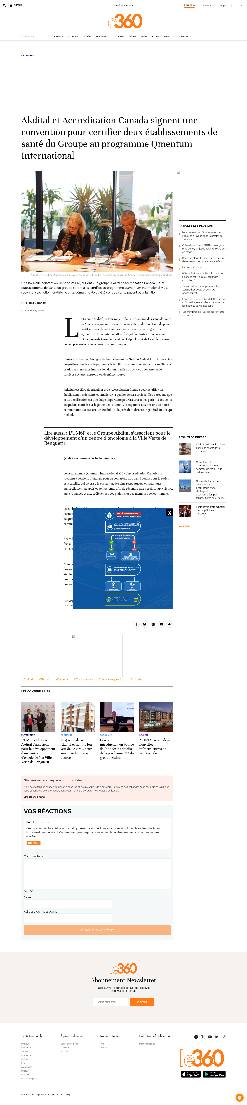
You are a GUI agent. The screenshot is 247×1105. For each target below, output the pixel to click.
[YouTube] (210, 1036)
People (155, 36)
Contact (103, 1048)
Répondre (33, 843)
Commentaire (33, 856)
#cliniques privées (112, 679)
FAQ (102, 1044)
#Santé (44, 679)
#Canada (61, 679)
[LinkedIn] (217, 1036)
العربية (239, 5)
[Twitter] (203, 1036)
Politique (58, 36)
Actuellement (27, 36)
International (103, 36)
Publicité (65, 1048)
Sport (144, 36)
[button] (240, 1098)
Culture (120, 36)
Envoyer (141, 1001)
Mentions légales (147, 1044)
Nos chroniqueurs (29, 1078)
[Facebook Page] (196, 1036)
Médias (132, 36)
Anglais (223, 5)
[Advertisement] (123, 85)
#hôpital (136, 679)
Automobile (26, 1067)
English (207, 5)
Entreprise (28, 55)
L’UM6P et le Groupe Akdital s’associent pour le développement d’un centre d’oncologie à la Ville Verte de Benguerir (107, 438)
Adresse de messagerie (40, 911)
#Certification (83, 679)
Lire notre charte (34, 796)
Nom (27, 897)
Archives (65, 1051)
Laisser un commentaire (97, 930)
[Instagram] (224, 1036)
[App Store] (191, 1074)
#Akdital (27, 679)
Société (87, 36)
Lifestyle (169, 36)
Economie (73, 36)
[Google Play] (214, 1074)
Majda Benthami (36, 302)
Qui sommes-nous (69, 1044)
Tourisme (183, 36)
